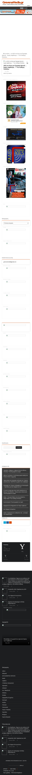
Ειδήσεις (4, 692)
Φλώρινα (4, 714)
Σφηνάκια (4, 712)
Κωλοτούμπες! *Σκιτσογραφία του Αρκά (13, 502)
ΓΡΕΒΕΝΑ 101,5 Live (8, 770)
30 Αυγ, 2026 (6, 586)
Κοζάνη (4, 702)
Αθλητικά (4, 673)
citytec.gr (21, 765)
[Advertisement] (16, 35)
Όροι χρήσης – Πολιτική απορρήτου (12, 772)
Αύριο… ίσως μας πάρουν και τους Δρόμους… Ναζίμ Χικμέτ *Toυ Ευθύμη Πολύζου (14, 497)
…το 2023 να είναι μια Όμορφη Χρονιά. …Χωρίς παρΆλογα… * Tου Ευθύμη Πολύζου (15, 65)
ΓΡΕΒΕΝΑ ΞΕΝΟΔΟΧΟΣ (8, 683)
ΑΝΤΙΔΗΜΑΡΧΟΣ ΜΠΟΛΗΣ (8, 676)
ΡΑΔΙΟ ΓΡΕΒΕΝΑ (6, 709)
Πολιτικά (4, 705)
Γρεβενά (4, 680)
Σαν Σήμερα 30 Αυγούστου (14, 595)
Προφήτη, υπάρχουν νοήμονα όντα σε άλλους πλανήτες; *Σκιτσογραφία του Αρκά (14, 471)
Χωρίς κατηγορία (6, 717)
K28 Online (13, 769)
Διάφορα (4, 688)
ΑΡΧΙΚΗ (5, 769)
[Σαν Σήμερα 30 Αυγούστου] (4, 597)
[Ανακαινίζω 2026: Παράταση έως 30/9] (4, 591)
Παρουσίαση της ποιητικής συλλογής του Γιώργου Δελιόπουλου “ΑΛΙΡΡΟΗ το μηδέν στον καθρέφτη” (15, 481)
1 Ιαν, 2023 (7, 71)
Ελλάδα (4, 695)
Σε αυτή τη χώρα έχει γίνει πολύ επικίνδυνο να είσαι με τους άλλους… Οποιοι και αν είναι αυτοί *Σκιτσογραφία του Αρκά (15, 492)
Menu (28, 3)
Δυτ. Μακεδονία (6, 690)
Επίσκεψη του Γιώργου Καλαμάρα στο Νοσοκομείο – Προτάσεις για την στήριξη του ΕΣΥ (15, 486)
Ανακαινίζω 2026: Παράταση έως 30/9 (17, 589)
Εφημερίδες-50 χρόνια (7, 697)
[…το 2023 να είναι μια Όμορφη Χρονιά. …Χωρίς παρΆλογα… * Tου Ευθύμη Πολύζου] (14, 62)
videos (3, 671)
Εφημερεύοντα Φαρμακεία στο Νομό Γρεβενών (14, 505)
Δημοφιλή (4, 685)
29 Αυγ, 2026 (12, 605)
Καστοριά (4, 700)
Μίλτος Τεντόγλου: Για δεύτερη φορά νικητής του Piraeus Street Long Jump (15, 476)
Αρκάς (3, 678)
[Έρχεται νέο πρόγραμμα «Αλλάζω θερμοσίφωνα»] (4, 603)
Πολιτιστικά (5, 707)
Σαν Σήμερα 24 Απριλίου (9, 509)
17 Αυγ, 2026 (7, 640)
